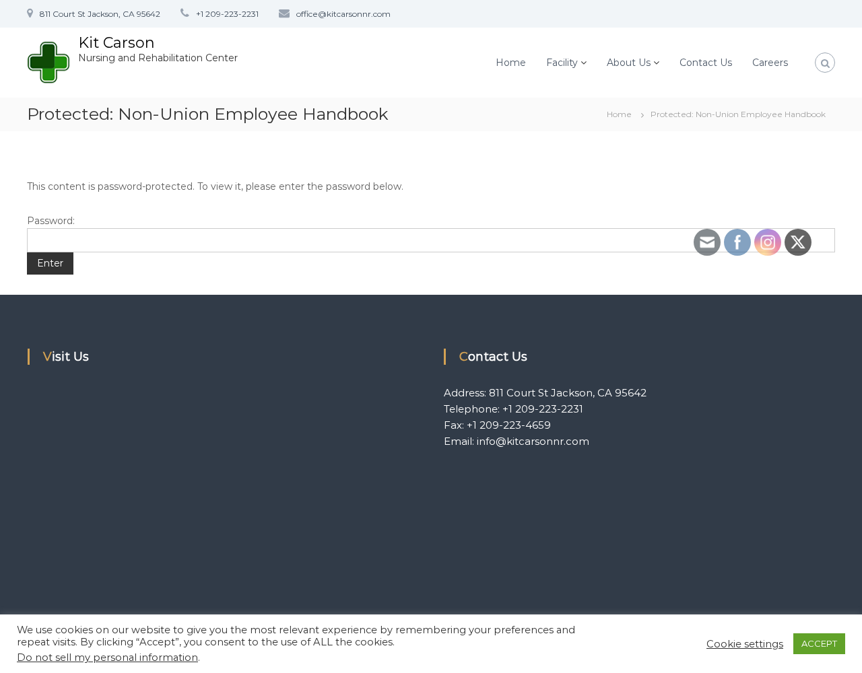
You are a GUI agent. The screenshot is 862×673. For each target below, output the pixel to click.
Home (511, 63)
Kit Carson (116, 43)
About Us (629, 63)
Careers (770, 63)
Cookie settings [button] (744, 644)
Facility (562, 63)
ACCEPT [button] (819, 643)
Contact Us (705, 63)
